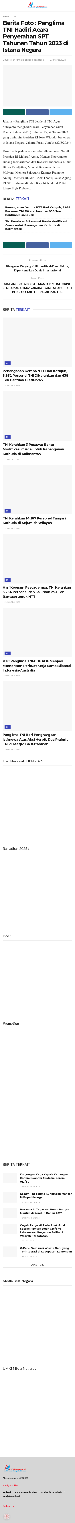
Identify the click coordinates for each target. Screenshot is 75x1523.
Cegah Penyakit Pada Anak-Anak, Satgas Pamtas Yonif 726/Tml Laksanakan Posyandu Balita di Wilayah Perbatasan (43, 1231)
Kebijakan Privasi (11, 1496)
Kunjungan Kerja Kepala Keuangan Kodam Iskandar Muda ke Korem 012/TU (44, 1178)
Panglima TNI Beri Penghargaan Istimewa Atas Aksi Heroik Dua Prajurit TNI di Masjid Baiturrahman (35, 739)
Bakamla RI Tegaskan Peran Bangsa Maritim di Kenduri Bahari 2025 (44, 1211)
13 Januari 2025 (29, 1256)
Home (6, 16)
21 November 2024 (30, 1186)
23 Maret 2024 (58, 59)
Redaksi (7, 1492)
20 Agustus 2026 (12, 676)
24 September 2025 (30, 1218)
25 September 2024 (30, 1202)
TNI (14, 16)
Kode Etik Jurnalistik (51, 1492)
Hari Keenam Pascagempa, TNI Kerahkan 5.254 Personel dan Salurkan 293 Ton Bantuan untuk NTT (37, 592)
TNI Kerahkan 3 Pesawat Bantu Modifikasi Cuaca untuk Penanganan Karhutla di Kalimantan (36, 225)
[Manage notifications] (6, 1516)
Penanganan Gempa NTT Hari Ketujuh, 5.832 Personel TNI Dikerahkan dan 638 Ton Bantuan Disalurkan (37, 211)
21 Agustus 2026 (12, 385)
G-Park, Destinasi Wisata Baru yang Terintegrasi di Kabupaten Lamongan (46, 1249)
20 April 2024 (27, 1241)
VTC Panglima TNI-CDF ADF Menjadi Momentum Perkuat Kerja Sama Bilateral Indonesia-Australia (37, 665)
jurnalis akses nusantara (30, 59)
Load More (37, 1265)
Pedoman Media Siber (26, 1492)
